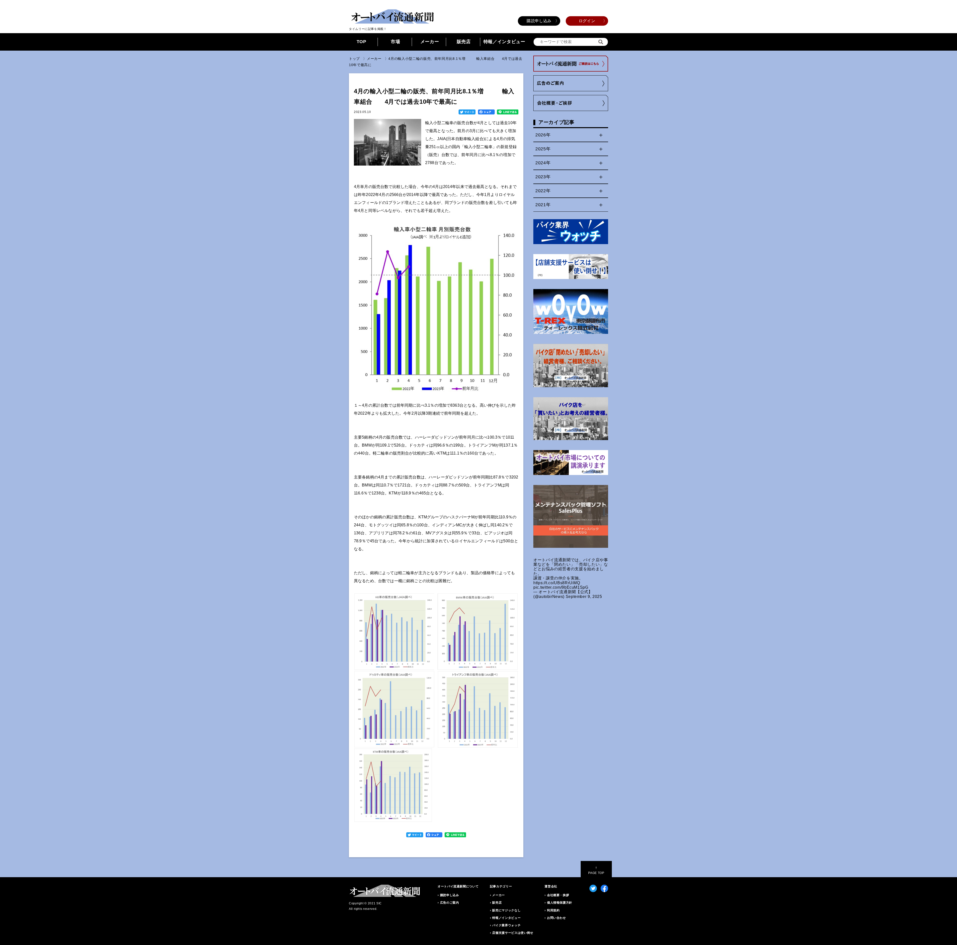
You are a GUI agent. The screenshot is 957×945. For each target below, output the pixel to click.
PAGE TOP (596, 870)
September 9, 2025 (584, 596)
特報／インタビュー (504, 41)
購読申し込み (539, 21)
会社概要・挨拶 (558, 895)
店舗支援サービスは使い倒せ (512, 933)
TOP (361, 41)
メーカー (429, 41)
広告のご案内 (449, 902)
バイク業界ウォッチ (506, 925)
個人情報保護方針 (559, 902)
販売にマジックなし (506, 910)
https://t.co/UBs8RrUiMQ (556, 583)
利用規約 (553, 910)
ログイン (587, 21)
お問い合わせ (556, 918)
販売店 (464, 41)
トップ (354, 59)
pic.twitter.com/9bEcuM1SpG (560, 587)
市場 (395, 41)
